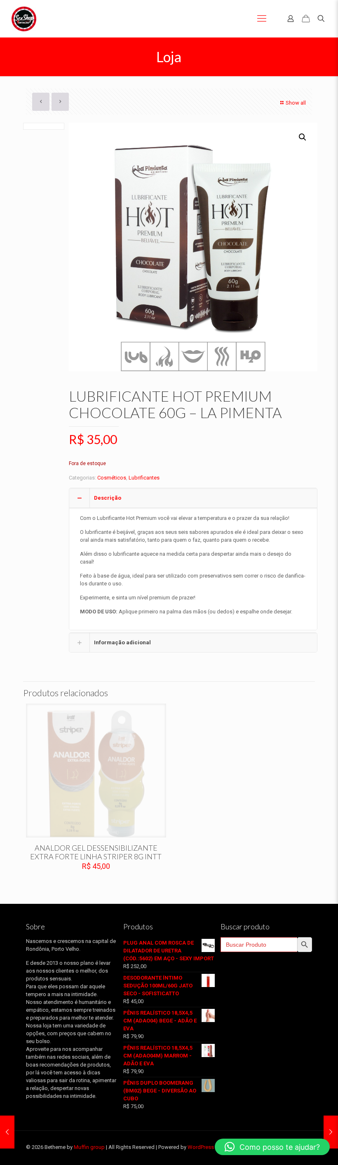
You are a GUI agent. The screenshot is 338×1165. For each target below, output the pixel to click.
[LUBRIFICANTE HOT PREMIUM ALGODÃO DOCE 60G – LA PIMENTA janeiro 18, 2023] (331, 1132)
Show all (296, 103)
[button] (303, 137)
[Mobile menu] (262, 19)
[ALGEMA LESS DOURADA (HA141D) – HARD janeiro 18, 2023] (7, 1132)
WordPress (201, 1147)
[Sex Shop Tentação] (24, 18)
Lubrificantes (144, 478)
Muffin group (89, 1147)
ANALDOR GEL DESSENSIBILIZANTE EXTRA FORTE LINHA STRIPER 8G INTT (96, 852)
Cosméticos (111, 478)
